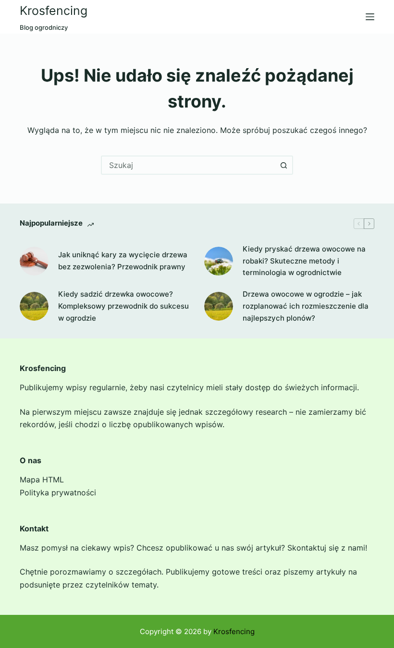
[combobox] (188, 165)
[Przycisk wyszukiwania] (283, 165)
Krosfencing (53, 10)
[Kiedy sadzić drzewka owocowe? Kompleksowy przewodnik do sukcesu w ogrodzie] (34, 306)
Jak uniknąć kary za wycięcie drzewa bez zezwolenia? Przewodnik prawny (122, 260)
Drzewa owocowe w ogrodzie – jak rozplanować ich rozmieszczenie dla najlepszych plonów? (306, 306)
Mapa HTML (42, 479)
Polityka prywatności (58, 492)
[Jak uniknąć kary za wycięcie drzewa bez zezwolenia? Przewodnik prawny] (34, 261)
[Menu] (370, 16)
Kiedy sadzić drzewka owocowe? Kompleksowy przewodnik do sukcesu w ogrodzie (123, 306)
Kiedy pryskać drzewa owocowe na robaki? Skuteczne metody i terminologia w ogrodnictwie (304, 260)
